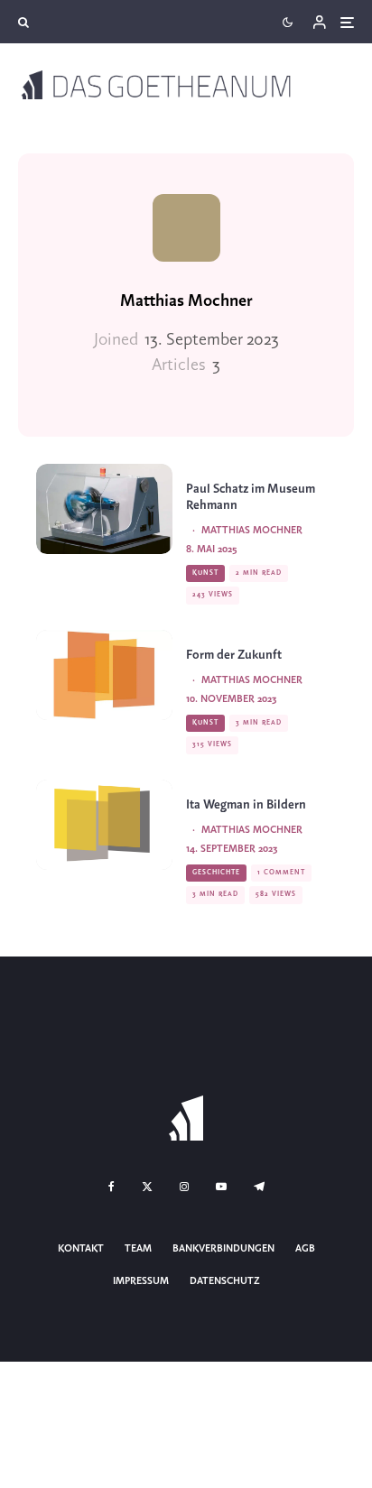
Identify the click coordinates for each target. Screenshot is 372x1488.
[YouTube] (221, 1187)
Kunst (205, 573)
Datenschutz (225, 1281)
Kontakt (81, 1248)
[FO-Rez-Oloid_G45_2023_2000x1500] (104, 675)
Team (138, 1248)
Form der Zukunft (234, 655)
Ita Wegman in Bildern (246, 805)
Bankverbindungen (223, 1248)
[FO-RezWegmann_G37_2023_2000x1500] (104, 825)
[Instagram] (184, 1187)
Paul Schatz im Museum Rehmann (250, 498)
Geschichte (216, 872)
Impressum (141, 1281)
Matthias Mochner (186, 301)
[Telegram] (259, 1187)
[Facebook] (111, 1187)
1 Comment (281, 872)
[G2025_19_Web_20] (104, 509)
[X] (147, 1187)
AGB (305, 1248)
